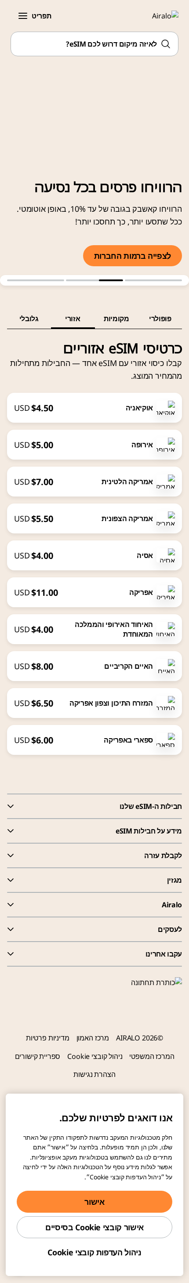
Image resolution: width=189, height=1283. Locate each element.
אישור (94, 1201)
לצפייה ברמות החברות (132, 255)
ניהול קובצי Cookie (94, 1056)
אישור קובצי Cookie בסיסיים (94, 1227)
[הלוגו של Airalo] (160, 15)
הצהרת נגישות (94, 1074)
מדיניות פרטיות (47, 1038)
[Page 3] (35, 280)
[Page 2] (94, 280)
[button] (22, 15)
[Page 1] (153, 280)
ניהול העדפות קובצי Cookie (94, 1252)
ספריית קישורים (38, 1056)
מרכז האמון (92, 1038)
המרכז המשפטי (151, 1056)
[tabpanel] (94, 542)
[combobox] (94, 44)
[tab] (160, 318)
